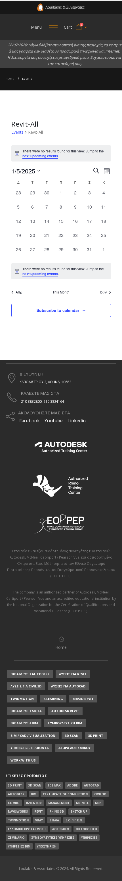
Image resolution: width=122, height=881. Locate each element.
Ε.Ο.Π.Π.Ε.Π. (74, 820)
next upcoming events (40, 155)
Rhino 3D (56, 811)
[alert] (61, 271)
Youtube (54, 421)
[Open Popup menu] (53, 27)
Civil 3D (100, 794)
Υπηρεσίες (89, 838)
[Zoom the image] (61, 6)
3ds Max (54, 785)
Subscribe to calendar (58, 310)
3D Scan (34, 785)
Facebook (29, 421)
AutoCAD (91, 785)
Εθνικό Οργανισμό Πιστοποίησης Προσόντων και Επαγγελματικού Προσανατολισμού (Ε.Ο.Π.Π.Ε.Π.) (61, 569)
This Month (61, 292)
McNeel (33, 557)
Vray (39, 820)
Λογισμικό (60, 829)
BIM (33, 794)
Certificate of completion (65, 794)
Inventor (34, 803)
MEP (98, 803)
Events (17, 132)
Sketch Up (79, 811)
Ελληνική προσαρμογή (27, 829)
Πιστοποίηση (86, 829)
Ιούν (103, 292)
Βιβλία (54, 820)
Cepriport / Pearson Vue (59, 557)
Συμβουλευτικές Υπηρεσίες (53, 838)
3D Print (15, 785)
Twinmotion (18, 820)
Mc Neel (82, 803)
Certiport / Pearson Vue (25, 598)
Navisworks (18, 811)
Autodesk (17, 557)
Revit (38, 811)
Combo (14, 803)
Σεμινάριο (16, 838)
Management (59, 803)
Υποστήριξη (46, 846)
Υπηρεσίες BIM (19, 846)
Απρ (19, 292)
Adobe (72, 785)
